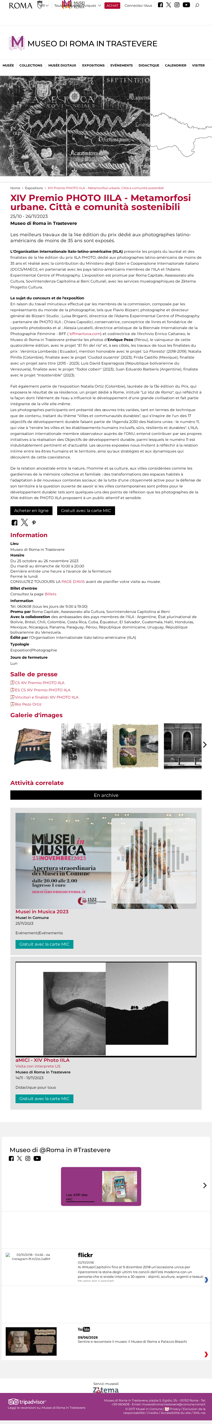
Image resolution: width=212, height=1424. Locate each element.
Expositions (93, 65)
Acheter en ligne (31, 510)
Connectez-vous (138, 5)
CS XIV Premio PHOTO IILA (39, 682)
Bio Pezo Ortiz (28, 704)
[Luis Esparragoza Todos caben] (186, 746)
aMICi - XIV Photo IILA (43, 1060)
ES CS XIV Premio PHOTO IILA (42, 690)
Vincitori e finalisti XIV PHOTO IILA (46, 697)
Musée (8, 65)
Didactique (149, 65)
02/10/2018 (140, 1272)
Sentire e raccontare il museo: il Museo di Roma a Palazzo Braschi (132, 1341)
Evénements (121, 65)
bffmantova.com (85, 333)
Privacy (175, 1409)
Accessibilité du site (176, 1413)
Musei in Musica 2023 (42, 912)
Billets (50, 594)
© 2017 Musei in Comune (143, 1409)
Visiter (198, 65)
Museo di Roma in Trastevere (92, 43)
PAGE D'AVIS (73, 581)
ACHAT (112, 5)
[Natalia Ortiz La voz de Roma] (33, 746)
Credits (152, 1413)
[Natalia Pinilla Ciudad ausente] (135, 746)
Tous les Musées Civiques (75, 5)
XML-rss (199, 1413)
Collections (30, 65)
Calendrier (175, 65)
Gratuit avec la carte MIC (86, 510)
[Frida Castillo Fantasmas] (84, 746)
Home (15, 188)
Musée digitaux (62, 65)
